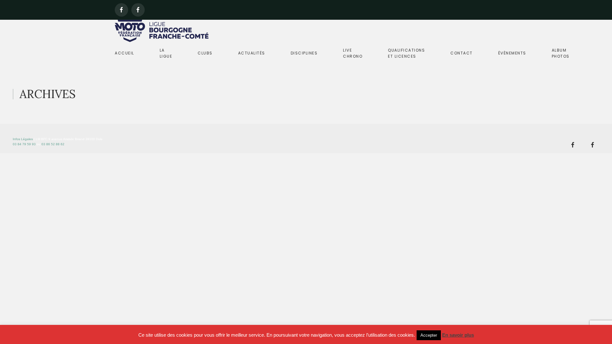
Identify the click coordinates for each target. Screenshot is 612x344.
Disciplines (304, 53)
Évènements (512, 53)
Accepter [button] (428, 335)
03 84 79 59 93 (24, 144)
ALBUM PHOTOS (561, 53)
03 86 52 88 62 (52, 144)
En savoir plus (458, 335)
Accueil (124, 53)
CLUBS (205, 53)
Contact (461, 53)
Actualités (251, 53)
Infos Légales (23, 139)
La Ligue (166, 53)
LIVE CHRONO (352, 53)
